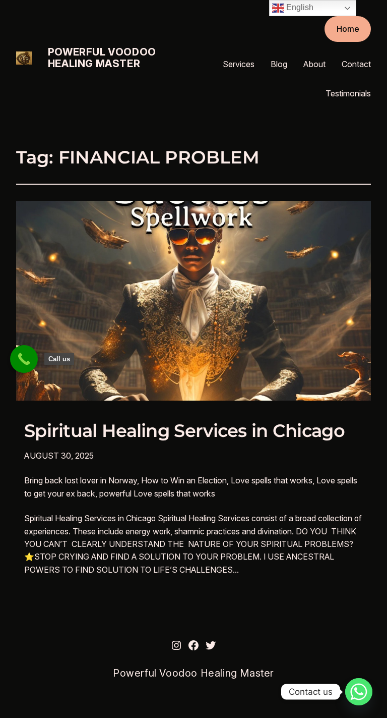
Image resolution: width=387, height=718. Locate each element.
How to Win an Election (184, 480)
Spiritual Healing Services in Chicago (184, 431)
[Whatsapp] (358, 691)
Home (348, 29)
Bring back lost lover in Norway (80, 480)
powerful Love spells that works (157, 493)
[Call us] (24, 359)
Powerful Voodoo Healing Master (102, 58)
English (298, 7)
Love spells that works (271, 480)
